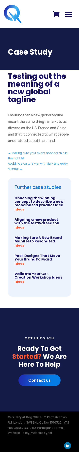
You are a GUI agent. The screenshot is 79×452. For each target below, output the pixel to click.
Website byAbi (41, 433)
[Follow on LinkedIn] (67, 445)
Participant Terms (50, 428)
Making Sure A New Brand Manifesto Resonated (38, 239)
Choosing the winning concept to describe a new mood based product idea (38, 201)
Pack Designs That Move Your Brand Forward (37, 257)
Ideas (19, 209)
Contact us (39, 380)
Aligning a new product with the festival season (36, 221)
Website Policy (18, 433)
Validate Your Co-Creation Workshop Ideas (38, 275)
